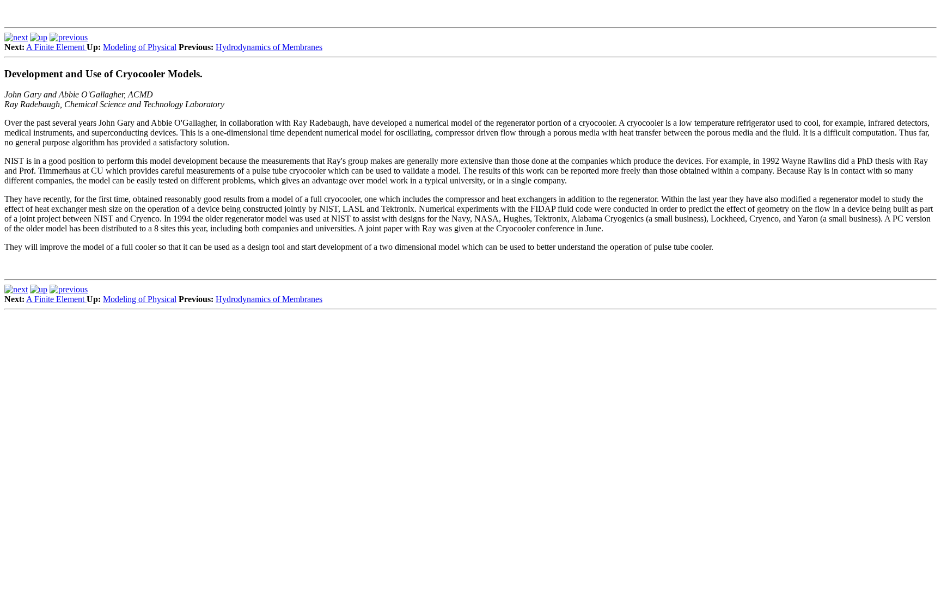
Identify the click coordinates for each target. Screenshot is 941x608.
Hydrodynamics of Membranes (269, 47)
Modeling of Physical (139, 47)
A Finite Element (56, 47)
